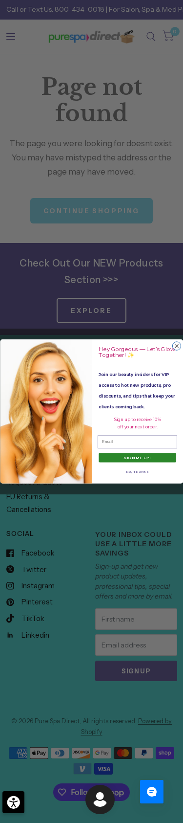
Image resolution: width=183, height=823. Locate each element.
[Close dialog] (176, 346)
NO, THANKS (137, 471)
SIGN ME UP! (137, 458)
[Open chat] (151, 791)
